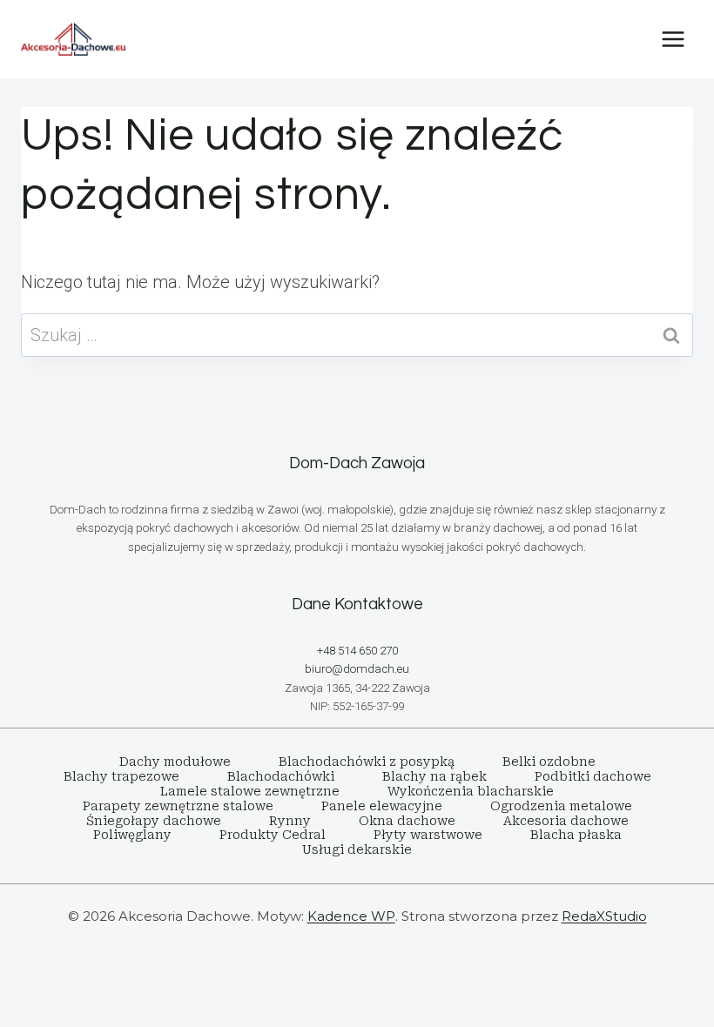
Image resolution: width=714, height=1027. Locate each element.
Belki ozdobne (549, 762)
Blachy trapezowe (121, 776)
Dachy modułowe (175, 762)
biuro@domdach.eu (357, 668)
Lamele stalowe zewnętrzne (250, 791)
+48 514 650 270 (357, 650)
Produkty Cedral (272, 835)
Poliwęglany (132, 835)
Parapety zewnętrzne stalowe (178, 806)
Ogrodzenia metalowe (561, 806)
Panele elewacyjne (381, 806)
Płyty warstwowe (428, 835)
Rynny (290, 821)
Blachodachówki (280, 776)
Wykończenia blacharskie (470, 791)
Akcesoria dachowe (566, 821)
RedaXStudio (604, 916)
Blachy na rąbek (434, 776)
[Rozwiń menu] (672, 39)
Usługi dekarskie (357, 849)
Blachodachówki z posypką (367, 762)
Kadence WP (351, 916)
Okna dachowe (407, 821)
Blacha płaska (576, 835)
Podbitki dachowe (593, 776)
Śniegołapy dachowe (153, 821)
